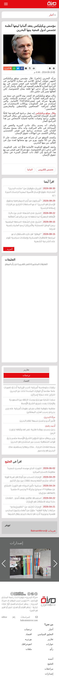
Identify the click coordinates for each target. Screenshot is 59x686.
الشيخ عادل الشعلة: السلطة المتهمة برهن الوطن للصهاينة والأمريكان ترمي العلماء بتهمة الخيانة (30, 225)
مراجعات (49, 668)
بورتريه (28, 639)
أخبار (51, 14)
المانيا (30, 169)
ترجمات (26, 375)
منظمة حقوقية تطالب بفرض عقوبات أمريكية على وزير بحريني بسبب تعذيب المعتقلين (30, 410)
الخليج (8, 461)
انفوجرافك (27, 644)
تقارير (26, 369)
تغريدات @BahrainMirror (43, 530)
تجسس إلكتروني (45, 169)
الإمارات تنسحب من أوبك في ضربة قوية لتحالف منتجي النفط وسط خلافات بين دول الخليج (30, 478)
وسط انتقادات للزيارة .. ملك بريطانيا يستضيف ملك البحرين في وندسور (32, 448)
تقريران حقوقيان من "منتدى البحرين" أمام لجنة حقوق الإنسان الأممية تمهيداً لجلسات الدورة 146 (30, 192)
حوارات (49, 644)
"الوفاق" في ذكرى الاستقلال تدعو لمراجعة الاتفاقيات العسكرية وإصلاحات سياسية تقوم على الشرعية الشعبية (30, 237)
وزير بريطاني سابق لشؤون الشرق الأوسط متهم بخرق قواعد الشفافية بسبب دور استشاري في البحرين (31, 439)
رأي (51, 649)
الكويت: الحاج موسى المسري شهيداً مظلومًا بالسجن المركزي (31, 469)
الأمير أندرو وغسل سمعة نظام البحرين (37, 418)
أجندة (50, 659)
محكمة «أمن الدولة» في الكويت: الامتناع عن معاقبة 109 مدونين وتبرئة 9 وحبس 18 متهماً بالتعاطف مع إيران (29, 489)
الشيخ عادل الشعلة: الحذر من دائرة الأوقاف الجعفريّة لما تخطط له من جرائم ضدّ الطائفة (31, 214)
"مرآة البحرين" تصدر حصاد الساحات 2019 (34, 556)
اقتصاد (26, 380)
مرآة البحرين (52, 4)
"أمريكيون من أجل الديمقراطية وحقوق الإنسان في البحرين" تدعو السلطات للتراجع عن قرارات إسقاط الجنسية (30, 204)
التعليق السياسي (45, 634)
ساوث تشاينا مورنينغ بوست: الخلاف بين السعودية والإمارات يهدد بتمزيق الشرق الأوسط (32, 401)
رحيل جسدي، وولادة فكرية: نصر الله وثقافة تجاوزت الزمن (32, 429)
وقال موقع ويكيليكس (45, 113)
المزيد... (9, 249)
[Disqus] (29, 315)
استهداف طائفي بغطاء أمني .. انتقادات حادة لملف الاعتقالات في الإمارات (30, 499)
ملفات (29, 649)
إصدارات (16, 543)
